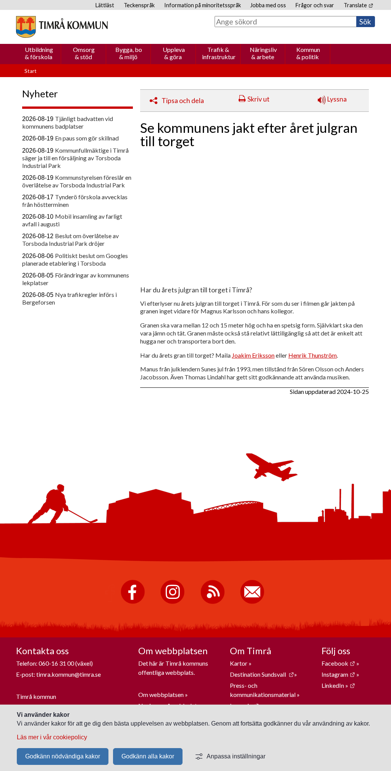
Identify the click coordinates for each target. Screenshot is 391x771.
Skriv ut (258, 99)
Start (30, 71)
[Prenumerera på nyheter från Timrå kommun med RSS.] (212, 602)
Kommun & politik (308, 53)
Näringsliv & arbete (263, 53)
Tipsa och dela (183, 101)
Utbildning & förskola (39, 53)
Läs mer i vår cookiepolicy (52, 737)
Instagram (338, 674)
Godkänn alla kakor (147, 756)
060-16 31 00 (56, 663)
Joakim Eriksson (253, 355)
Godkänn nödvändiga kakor (62, 756)
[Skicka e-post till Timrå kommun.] (252, 602)
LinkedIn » (338, 685)
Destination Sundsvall (262, 674)
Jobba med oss (268, 5)
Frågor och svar (315, 5)
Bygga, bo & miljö (128, 53)
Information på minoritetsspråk (202, 5)
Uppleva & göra (174, 53)
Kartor (239, 663)
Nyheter (40, 93)
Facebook (338, 663)
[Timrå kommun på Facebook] (132, 602)
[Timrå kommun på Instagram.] (172, 602)
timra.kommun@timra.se (68, 674)
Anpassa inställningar (236, 756)
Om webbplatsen (161, 694)
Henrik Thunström (312, 355)
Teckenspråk (139, 5)
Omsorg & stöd (84, 53)
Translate (358, 5)
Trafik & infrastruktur (219, 53)
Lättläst (104, 5)
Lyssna (336, 99)
